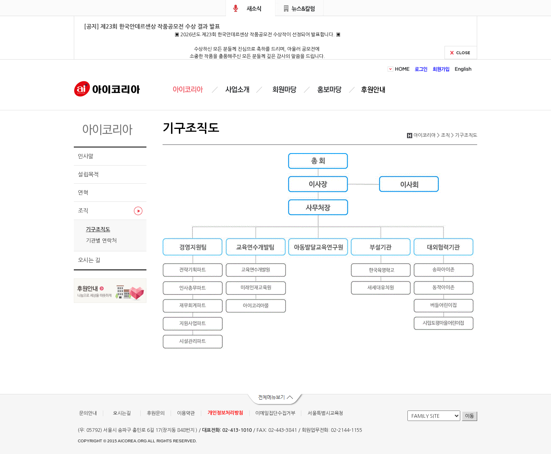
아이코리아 (107, 88)
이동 (469, 416)
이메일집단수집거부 (275, 413)
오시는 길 (89, 260)
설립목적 (88, 174)
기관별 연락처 (101, 240)
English (462, 69)
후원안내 (375, 89)
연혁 (83, 192)
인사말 (86, 156)
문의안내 (88, 413)
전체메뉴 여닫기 (275, 400)
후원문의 (156, 413)
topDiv (391, 69)
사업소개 (237, 89)
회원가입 (441, 69)
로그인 (421, 69)
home (403, 69)
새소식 (250, 8)
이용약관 (186, 413)
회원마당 (283, 89)
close (461, 52)
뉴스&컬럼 (300, 8)
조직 (83, 211)
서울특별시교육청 (325, 413)
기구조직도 (98, 229)
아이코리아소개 (194, 89)
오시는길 (122, 413)
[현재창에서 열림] (110, 300)
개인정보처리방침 (225, 412)
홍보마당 (331, 89)
